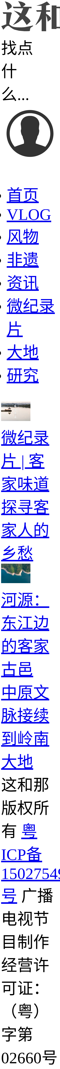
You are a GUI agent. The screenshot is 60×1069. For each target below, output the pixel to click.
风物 (23, 237)
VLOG (29, 214)
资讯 (23, 283)
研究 (23, 375)
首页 (23, 195)
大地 (23, 352)
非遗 (23, 260)
